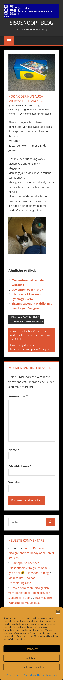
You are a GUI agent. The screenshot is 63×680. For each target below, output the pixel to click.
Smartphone (16, 321)
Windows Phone (34, 321)
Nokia (36, 316)
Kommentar (18, 396)
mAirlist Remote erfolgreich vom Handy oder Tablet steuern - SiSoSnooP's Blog (30, 593)
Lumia (12, 316)
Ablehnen (31, 658)
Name (13, 450)
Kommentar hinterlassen (37, 113)
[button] (58, 611)
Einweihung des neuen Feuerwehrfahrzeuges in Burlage (28, 347)
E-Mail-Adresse (19, 466)
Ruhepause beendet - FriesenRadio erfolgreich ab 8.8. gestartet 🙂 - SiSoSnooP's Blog (29, 568)
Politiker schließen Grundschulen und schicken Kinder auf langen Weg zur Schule (31, 335)
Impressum (51, 675)
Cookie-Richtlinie (14, 675)
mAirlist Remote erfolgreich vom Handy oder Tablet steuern (31, 553)
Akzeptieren (31, 648)
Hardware (32, 109)
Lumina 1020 (24, 316)
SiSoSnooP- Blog (31, 23)
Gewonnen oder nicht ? (27, 289)
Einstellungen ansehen (32, 667)
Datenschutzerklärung (34, 675)
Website (14, 482)
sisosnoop (14, 109)
